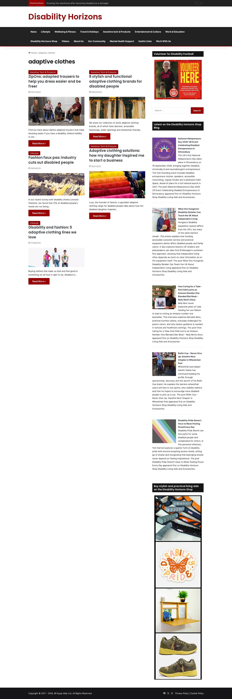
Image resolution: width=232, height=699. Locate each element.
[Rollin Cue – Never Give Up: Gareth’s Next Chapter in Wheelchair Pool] (164, 375)
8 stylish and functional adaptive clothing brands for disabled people (115, 81)
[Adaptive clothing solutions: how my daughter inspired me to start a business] (117, 184)
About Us (79, 41)
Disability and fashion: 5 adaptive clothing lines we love (52, 232)
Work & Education (175, 31)
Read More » (39, 143)
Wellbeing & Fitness (65, 31)
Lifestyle (45, 31)
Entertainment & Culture (148, 31)
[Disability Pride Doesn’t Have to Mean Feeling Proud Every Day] (164, 442)
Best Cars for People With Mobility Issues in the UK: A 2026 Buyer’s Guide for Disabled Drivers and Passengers (101, 3)
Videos (65, 41)
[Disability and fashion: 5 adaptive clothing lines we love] (56, 257)
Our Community (96, 41)
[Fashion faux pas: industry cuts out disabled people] (56, 184)
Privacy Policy (182, 693)
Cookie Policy (197, 693)
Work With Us (163, 41)
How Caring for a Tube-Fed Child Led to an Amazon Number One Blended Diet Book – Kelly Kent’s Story (189, 293)
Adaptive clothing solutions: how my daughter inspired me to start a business (116, 155)
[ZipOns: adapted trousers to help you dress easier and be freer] (56, 111)
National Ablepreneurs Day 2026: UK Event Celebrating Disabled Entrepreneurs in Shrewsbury (189, 145)
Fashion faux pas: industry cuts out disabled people (52, 160)
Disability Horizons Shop (44, 41)
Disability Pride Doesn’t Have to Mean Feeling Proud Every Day (189, 423)
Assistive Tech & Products (43, 72)
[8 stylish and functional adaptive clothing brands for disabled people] (117, 108)
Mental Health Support (122, 41)
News (34, 31)
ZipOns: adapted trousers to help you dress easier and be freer (54, 81)
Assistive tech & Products (117, 31)
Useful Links (145, 41)
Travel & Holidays (89, 31)
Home (33, 52)
